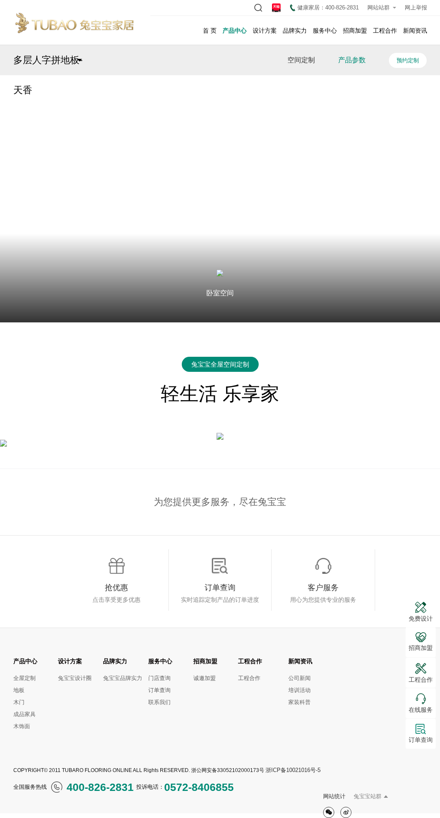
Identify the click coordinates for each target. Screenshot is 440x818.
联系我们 (159, 702)
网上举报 (416, 7)
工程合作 (385, 30)
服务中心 (325, 30)
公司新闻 (299, 678)
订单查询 (159, 690)
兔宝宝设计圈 (75, 678)
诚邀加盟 (204, 678)
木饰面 (21, 726)
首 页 (210, 30)
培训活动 (299, 690)
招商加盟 (355, 30)
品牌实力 (295, 30)
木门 (18, 702)
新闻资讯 (415, 30)
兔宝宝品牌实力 (122, 678)
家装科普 (299, 702)
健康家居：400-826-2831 (328, 7)
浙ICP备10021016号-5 (293, 770)
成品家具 (24, 714)
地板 (18, 690)
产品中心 (235, 30)
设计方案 (265, 30)
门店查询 (159, 678)
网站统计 (334, 796)
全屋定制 (24, 678)
